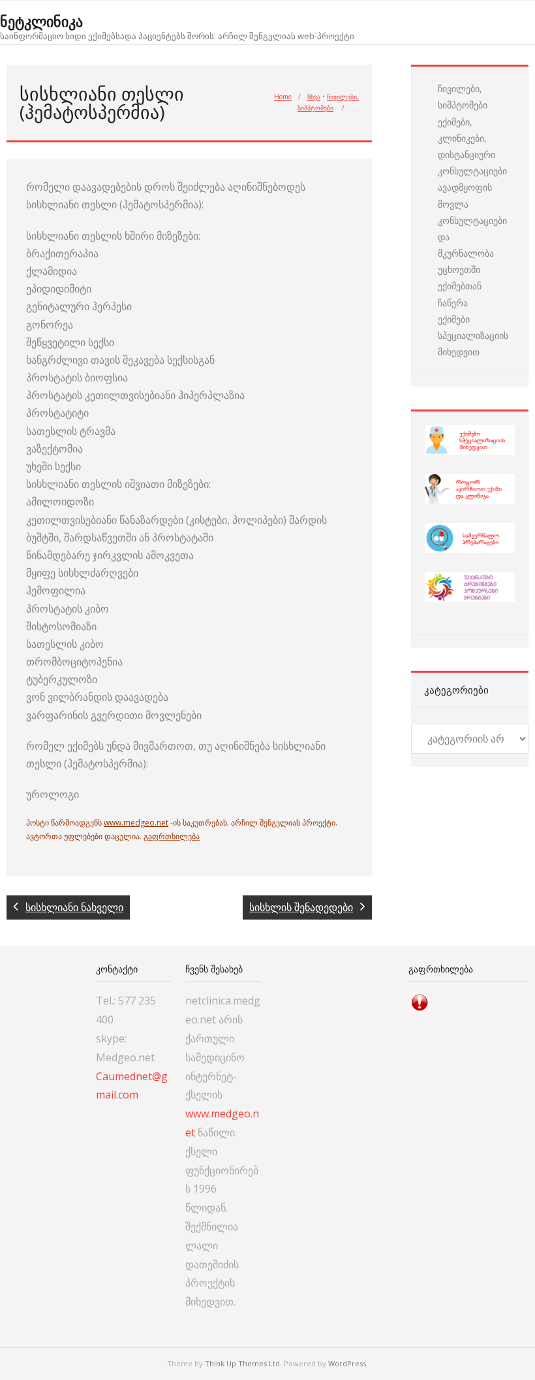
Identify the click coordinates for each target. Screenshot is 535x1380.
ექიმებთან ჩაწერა (460, 294)
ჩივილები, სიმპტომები (462, 96)
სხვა (313, 96)
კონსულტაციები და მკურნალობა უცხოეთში (472, 245)
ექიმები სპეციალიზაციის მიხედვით (473, 335)
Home (283, 96)
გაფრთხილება (172, 836)
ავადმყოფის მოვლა (465, 195)
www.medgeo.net (136, 822)
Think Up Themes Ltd (242, 1363)
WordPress (347, 1363)
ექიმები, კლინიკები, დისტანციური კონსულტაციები (472, 147)
